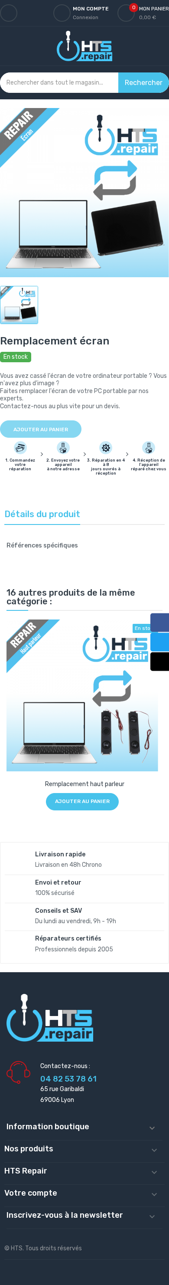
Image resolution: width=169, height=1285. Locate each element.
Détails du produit (42, 514)
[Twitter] (159, 642)
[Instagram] (159, 661)
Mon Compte (91, 9)
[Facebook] (159, 622)
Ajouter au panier (40, 429)
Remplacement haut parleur (84, 784)
